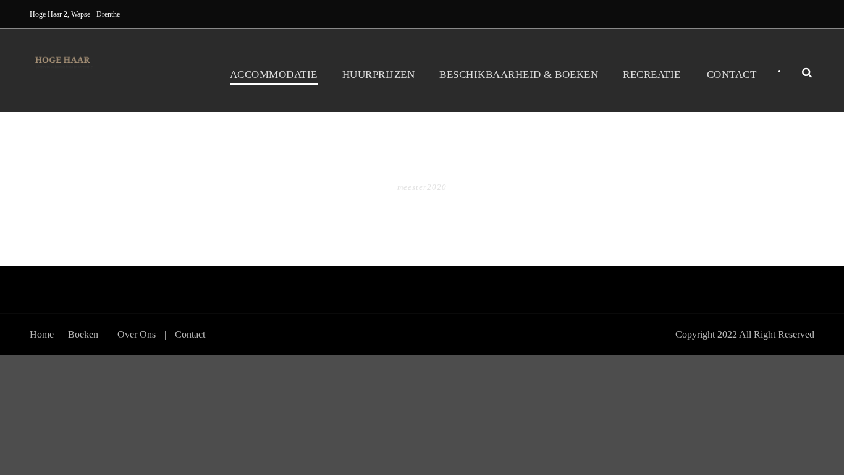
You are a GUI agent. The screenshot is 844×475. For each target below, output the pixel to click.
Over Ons (136, 334)
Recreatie (652, 74)
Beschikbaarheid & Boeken (518, 74)
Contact (732, 74)
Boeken (83, 334)
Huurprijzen (378, 74)
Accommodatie (274, 74)
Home (42, 334)
